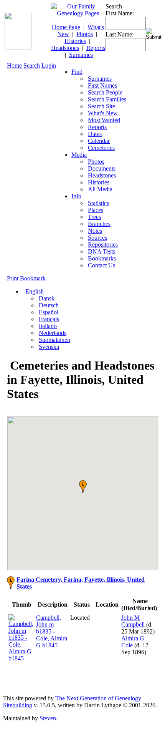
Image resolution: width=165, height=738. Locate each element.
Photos (84, 34)
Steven (48, 718)
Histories (75, 41)
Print (12, 278)
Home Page (66, 27)
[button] (83, 486)
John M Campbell (133, 621)
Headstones (65, 48)
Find (76, 71)
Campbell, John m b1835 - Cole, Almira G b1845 (51, 631)
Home (14, 65)
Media (79, 154)
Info (76, 196)
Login (48, 65)
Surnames (81, 54)
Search (31, 65)
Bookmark (33, 278)
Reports (95, 48)
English (34, 291)
